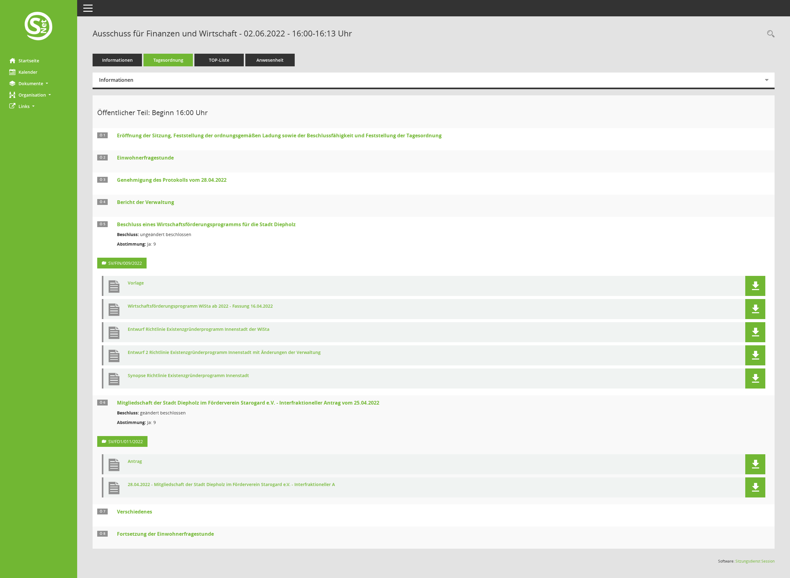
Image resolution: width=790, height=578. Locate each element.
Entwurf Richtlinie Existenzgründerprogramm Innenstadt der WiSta (198, 329)
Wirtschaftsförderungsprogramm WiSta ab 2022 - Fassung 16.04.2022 (200, 306)
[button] (38, 83)
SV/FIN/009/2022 (125, 263)
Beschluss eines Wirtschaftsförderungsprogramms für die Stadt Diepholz (206, 224)
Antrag (135, 461)
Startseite (29, 61)
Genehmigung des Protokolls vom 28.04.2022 (172, 180)
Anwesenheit (270, 60)
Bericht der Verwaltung (145, 202)
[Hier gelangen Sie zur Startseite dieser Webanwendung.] (38, 27)
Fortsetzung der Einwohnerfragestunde (165, 533)
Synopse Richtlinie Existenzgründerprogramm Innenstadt (188, 375)
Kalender (28, 72)
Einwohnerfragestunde (145, 157)
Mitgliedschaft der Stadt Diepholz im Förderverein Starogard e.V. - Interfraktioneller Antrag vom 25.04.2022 (248, 402)
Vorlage (136, 283)
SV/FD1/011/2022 (125, 441)
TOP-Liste (219, 60)
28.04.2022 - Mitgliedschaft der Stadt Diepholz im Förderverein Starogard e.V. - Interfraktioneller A (231, 484)
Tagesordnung (168, 60)
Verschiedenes (134, 511)
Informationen (117, 60)
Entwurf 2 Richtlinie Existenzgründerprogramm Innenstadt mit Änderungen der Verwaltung (224, 352)
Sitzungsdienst (755, 561)
